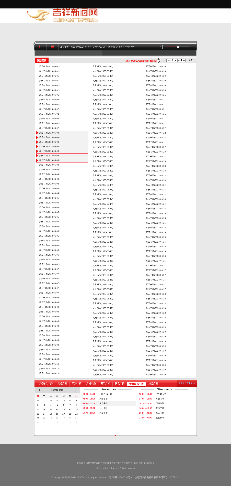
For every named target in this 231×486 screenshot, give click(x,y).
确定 (191, 60)
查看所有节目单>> (186, 383)
